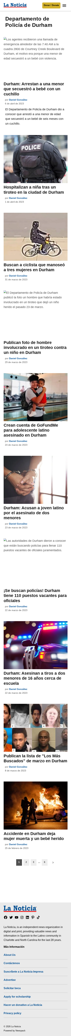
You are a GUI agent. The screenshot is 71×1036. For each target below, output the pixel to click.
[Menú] (65, 5)
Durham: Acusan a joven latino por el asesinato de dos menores (34, 512)
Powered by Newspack (14, 1031)
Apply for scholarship (17, 996)
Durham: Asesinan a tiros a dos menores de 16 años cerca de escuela (34, 678)
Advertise (10, 979)
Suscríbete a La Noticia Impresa (23, 971)
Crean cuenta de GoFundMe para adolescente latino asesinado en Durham (31, 430)
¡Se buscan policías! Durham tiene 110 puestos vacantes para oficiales (35, 595)
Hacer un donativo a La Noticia (23, 1004)
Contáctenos (12, 963)
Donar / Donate (51, 5)
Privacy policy (12, 1013)
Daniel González (18, 99)
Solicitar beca (12, 988)
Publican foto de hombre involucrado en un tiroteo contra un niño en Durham (35, 347)
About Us (10, 954)
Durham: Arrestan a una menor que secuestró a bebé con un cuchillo (34, 89)
